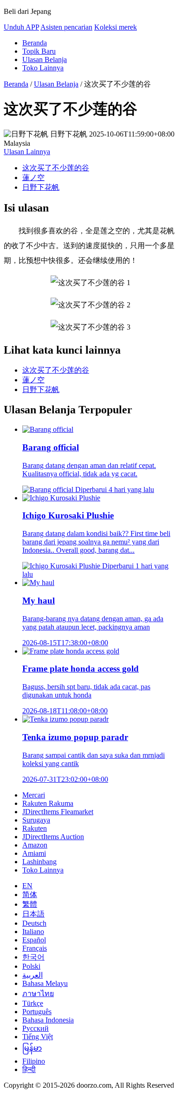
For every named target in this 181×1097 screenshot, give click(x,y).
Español (34, 940)
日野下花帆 (40, 187)
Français (34, 948)
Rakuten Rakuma (47, 803)
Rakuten (34, 828)
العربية (32, 975)
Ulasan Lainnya (27, 152)
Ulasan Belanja (44, 59)
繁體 (29, 904)
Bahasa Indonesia (48, 1020)
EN (27, 886)
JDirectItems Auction (53, 837)
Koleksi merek (115, 27)
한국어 (33, 957)
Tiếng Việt (37, 1037)
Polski (31, 966)
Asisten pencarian (66, 27)
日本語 (33, 914)
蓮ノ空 (33, 177)
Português (37, 1012)
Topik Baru (39, 51)
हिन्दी (29, 1069)
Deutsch (34, 923)
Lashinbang (39, 862)
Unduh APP (21, 27)
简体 (29, 894)
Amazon (34, 845)
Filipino (33, 1061)
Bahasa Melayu (45, 983)
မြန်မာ (32, 1048)
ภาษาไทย (38, 993)
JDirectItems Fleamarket (57, 812)
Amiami (34, 853)
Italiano (33, 931)
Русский (35, 1028)
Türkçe (32, 1003)
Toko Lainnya (43, 68)
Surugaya (36, 820)
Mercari (33, 795)
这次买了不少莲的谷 (55, 168)
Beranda (34, 43)
